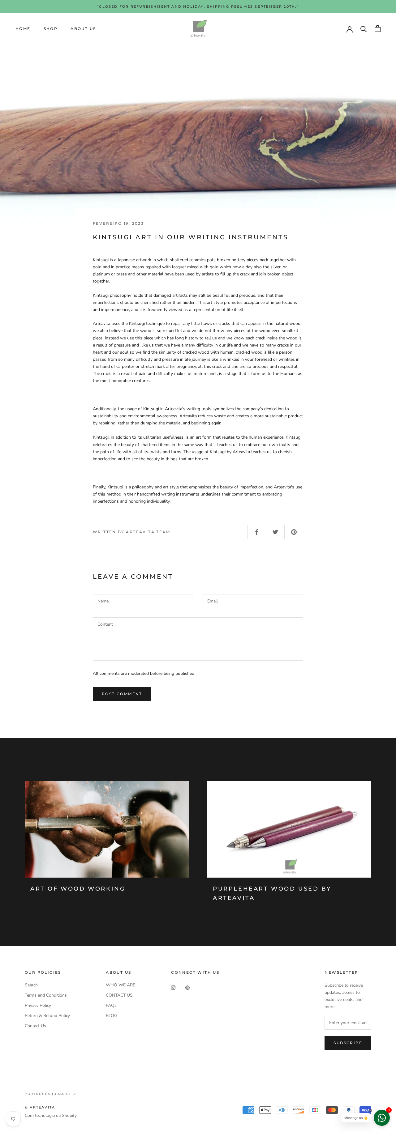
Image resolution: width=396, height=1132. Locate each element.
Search (31, 985)
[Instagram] (173, 987)
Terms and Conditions (46, 995)
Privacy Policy (38, 1005)
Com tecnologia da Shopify (51, 1115)
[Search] (363, 28)
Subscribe (348, 1043)
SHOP (51, 28)
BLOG (111, 1016)
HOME (23, 28)
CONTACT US (119, 995)
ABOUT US (83, 28)
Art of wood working (77, 888)
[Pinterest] (187, 987)
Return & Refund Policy (47, 1016)
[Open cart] (378, 28)
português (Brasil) (47, 1094)
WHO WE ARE (120, 985)
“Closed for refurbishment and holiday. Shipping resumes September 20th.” (198, 6)
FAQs (111, 1005)
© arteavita (40, 1107)
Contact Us (35, 1026)
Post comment (122, 694)
